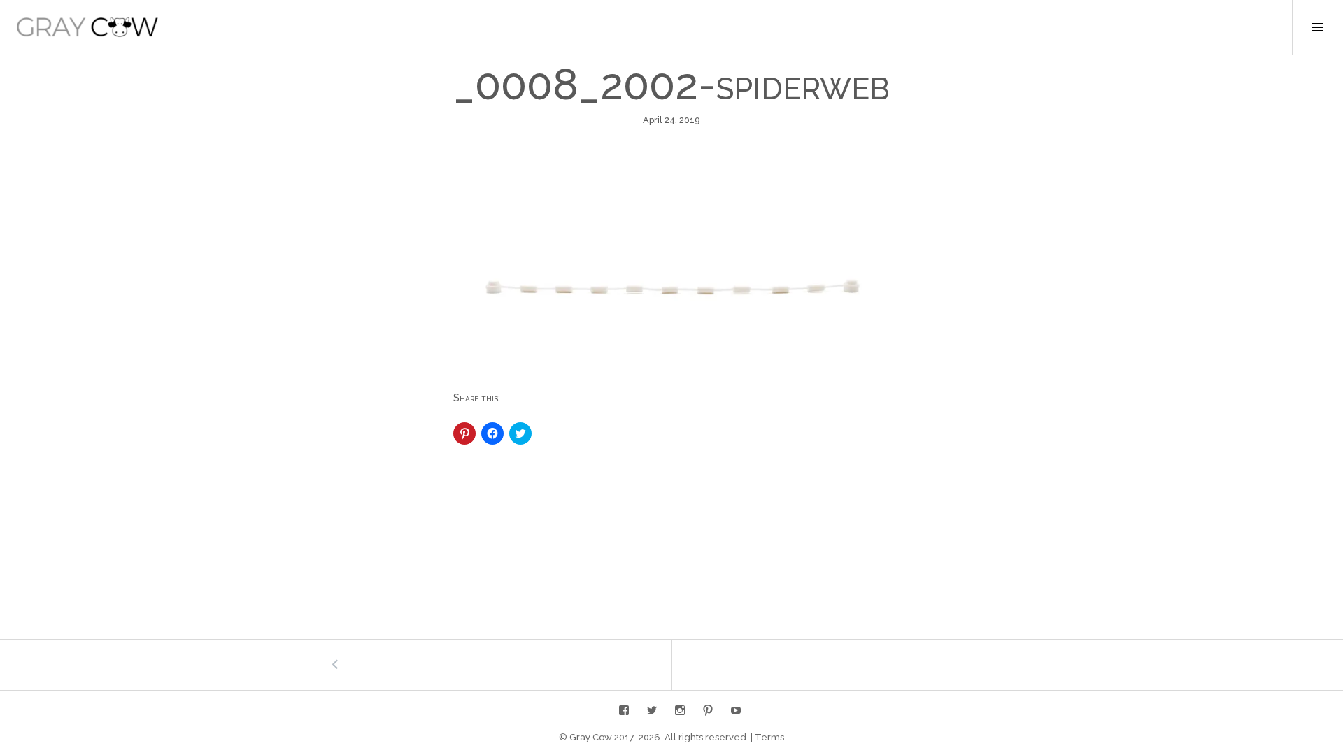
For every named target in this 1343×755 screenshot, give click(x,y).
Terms (769, 737)
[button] (87, 27)
